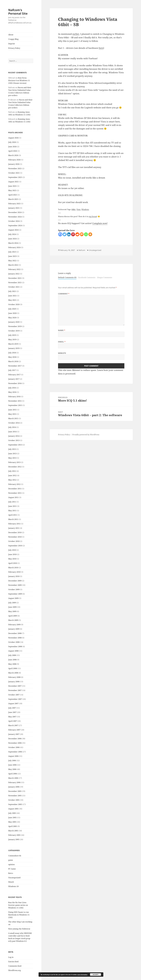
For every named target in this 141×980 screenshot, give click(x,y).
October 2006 (13, 747)
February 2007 (14, 730)
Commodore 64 (14, 855)
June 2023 (12, 256)
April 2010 (12, 563)
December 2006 (14, 738)
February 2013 (14, 462)
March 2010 (13, 567)
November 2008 (15, 638)
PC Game (12, 869)
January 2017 (13, 379)
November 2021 (15, 282)
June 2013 (12, 453)
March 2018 (13, 361)
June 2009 (12, 607)
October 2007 (13, 695)
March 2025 (13, 199)
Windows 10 (13, 886)
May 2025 (12, 190)
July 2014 (12, 427)
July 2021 (12, 291)
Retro (10, 873)
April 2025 (12, 195)
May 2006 (12, 769)
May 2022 (12, 260)
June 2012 (12, 475)
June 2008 (12, 659)
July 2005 (12, 813)
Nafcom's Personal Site (18, 11)
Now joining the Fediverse (19, 929)
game (10, 860)
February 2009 (14, 624)
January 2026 (13, 164)
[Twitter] (64, 234)
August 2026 (13, 138)
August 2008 (13, 651)
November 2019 (15, 326)
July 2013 (12, 449)
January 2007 (13, 734)
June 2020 (12, 313)
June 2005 (12, 817)
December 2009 (14, 581)
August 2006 (13, 756)
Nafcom (82, 250)
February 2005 (14, 835)
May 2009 (12, 611)
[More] (90, 234)
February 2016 (14, 396)
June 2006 (12, 765)
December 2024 (14, 212)
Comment (63, 293)
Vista (78, 209)
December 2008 (14, 633)
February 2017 (14, 374)
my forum (93, 216)
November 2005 (15, 795)
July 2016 (12, 388)
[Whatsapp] (86, 234)
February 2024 (14, 247)
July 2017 (12, 370)
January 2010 (13, 576)
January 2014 (13, 436)
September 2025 (15, 177)
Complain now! (100, 223)
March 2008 (13, 673)
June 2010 (12, 554)
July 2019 (12, 335)
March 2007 (13, 725)
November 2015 (15, 401)
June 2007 (12, 712)
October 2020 (13, 304)
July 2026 (12, 142)
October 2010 (13, 541)
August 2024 (13, 230)
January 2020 (13, 322)
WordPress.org (14, 970)
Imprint (11, 43)
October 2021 (13, 287)
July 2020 (12, 309)
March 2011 (13, 519)
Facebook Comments (86, 277)
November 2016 (15, 383)
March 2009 (13, 620)
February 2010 (14, 572)
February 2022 (14, 269)
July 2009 (12, 602)
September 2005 (15, 804)
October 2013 (13, 440)
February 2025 (14, 203)
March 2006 (13, 778)
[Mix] (82, 234)
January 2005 (13, 839)
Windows (85, 209)
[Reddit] (77, 234)
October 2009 (13, 589)
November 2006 (15, 743)
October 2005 (13, 800)
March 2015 (13, 418)
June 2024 (12, 238)
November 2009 (15, 585)
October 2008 (13, 642)
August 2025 (13, 181)
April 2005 (12, 826)
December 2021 (14, 278)
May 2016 (12, 392)
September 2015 (15, 405)
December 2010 (14, 532)
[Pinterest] (73, 234)
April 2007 (12, 721)
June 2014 (12, 431)
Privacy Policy (14, 48)
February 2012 (14, 484)
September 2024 (15, 225)
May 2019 (12, 339)
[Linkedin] (69, 234)
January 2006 (13, 787)
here (101, 48)
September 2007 (15, 699)
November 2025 (15, 168)
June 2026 (12, 146)
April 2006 (12, 773)
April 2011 (12, 515)
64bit (73, 209)
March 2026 (13, 155)
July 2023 (12, 252)
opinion (11, 864)
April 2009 (12, 616)
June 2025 (12, 186)
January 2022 (13, 274)
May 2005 (12, 822)
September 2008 (15, 646)
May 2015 (12, 414)
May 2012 (12, 480)
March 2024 (13, 243)
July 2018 (12, 352)
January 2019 (13, 348)
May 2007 (12, 716)
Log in (10, 957)
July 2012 (12, 471)
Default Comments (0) (67, 277)
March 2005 (13, 830)
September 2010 (15, 545)
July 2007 (12, 708)
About (10, 34)
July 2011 (12, 502)
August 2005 (13, 809)
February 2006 (14, 782)
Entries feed (13, 961)
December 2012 (14, 466)
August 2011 (13, 497)
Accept (95, 975)
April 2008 (12, 668)
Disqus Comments (104, 277)
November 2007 (15, 690)
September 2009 (15, 594)
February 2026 (14, 160)
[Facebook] (60, 234)
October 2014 (13, 423)
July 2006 (12, 760)
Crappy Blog (13, 39)
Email (61, 342)
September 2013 (15, 445)
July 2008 (12, 655)
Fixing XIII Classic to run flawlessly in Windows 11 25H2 (19, 915)
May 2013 (12, 458)
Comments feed (14, 966)
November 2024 (15, 217)
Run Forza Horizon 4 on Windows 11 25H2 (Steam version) (19, 80)
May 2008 (12, 664)
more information (82, 974)
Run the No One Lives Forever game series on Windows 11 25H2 (18, 905)
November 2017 (15, 366)
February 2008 (14, 677)
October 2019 (13, 331)
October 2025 (13, 173)
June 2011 (12, 506)
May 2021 (12, 300)
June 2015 (12, 409)
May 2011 (12, 510)
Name (61, 330)
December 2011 (14, 488)
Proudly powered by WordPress (85, 434)
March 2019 (13, 344)
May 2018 (12, 357)
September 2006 (15, 752)
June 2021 (12, 295)
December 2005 (14, 791)
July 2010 (12, 550)
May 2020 (12, 317)
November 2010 (15, 537)
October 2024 (13, 221)
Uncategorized (14, 877)
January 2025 (13, 208)
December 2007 (14, 686)
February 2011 (14, 524)
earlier (75, 34)
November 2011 (15, 493)
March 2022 (13, 265)
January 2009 (13, 629)
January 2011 (13, 528)
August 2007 (13, 703)
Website (62, 353)
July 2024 (12, 234)
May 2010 (12, 559)
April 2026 (12, 151)
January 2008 (13, 681)
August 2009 (13, 598)
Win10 (11, 882)
